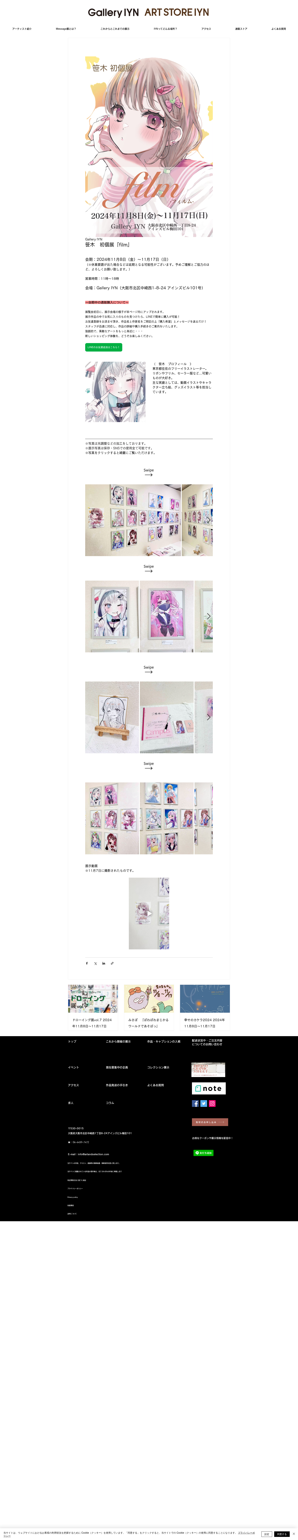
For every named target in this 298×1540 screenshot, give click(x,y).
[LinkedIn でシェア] (103, 963)
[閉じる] (294, 1534)
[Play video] (149, 913)
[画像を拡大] (133, 520)
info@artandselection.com (93, 1154)
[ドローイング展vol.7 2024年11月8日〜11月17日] (93, 999)
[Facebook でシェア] (86, 963)
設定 (266, 1534)
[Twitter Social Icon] (203, 1103)
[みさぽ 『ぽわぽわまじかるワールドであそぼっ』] (149, 999)
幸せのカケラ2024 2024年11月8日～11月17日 (204, 1023)
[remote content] (149, 472)
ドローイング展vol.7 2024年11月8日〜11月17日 (92, 1023)
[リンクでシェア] (112, 963)
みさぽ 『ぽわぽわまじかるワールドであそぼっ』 (148, 1023)
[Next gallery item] (209, 520)
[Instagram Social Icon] (212, 1103)
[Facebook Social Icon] (195, 1103)
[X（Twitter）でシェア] (95, 963)
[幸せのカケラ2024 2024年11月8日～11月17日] (205, 999)
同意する (282, 1534)
